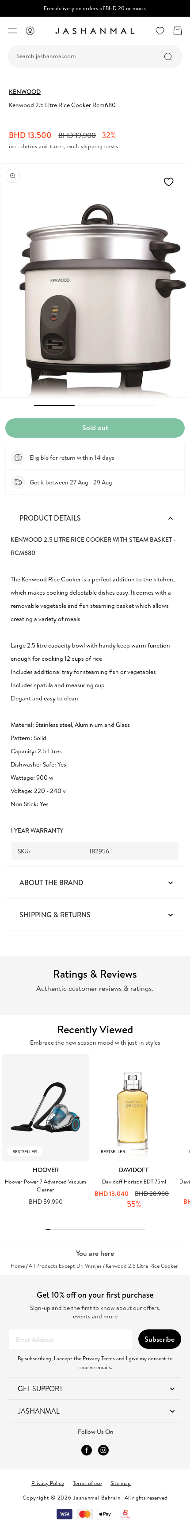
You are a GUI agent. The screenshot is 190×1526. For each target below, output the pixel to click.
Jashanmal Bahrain (97, 1497)
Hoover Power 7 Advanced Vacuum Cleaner (45, 1185)
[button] (12, 31)
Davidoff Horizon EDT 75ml (134, 1181)
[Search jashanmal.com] (168, 57)
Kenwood (25, 91)
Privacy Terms (99, 1358)
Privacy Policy (47, 1483)
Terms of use (87, 1483)
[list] (96, 1135)
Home (18, 1265)
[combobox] (95, 56)
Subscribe (159, 1339)
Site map (120, 1483)
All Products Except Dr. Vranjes (65, 1265)
